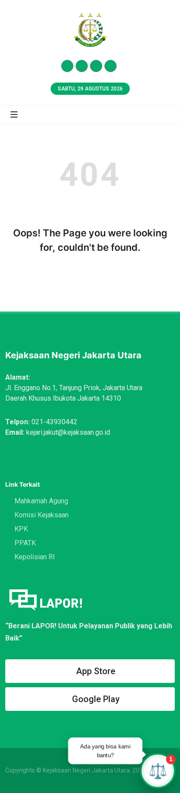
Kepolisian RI (34, 557)
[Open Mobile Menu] (13, 114)
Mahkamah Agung (41, 501)
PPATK (25, 543)
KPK (21, 529)
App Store (95, 671)
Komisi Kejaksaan (41, 515)
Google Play (96, 699)
